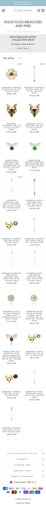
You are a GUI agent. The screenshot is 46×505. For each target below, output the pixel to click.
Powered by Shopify (23, 503)
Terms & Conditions (22, 476)
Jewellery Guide (22, 471)
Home (8, 32)
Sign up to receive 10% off (22, 453)
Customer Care (22, 465)
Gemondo (22, 459)
